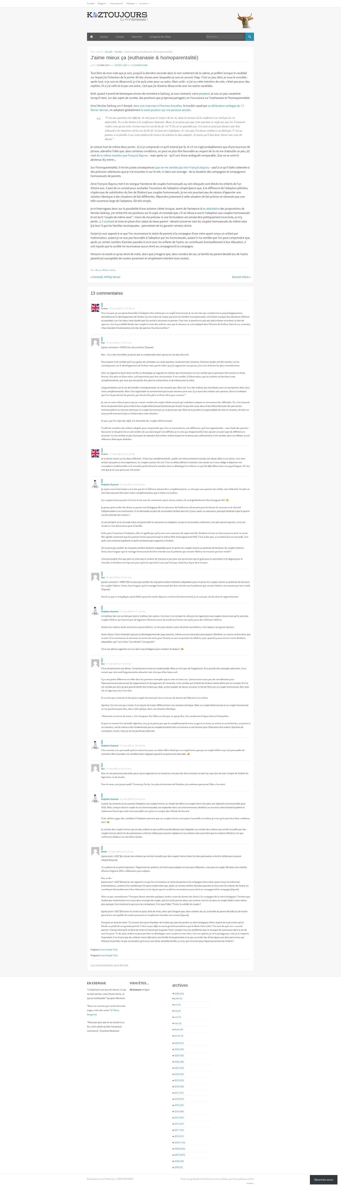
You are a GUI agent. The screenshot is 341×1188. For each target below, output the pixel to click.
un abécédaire (211, 208)
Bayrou (99, 270)
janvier (178, 1035)
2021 (179, 1067)
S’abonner (136, 36)
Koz (103, 342)
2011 (179, 1130)
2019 (179, 1080)
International (116, 3)
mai (177, 1010)
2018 (179, 1086)
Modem (106, 270)
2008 (179, 1148)
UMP (125, 65)
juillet (178, 998)
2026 (179, 993)
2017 (179, 1092)
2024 (179, 1049)
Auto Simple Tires (109, 949)
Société (90, 3)
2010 (179, 1136)
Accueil (91, 37)
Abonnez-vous (323, 1180)
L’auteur (104, 36)
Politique (130, 3)
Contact (120, 36)
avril (177, 1017)
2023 (179, 1055)
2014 (179, 1111)
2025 (179, 1043)
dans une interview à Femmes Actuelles (157, 105)
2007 (179, 1154)
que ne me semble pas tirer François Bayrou (182, 167)
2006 (179, 1161)
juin (177, 1004)
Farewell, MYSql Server (106, 277)
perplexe (204, 93)
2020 (179, 1074)
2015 (179, 1105)
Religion (102, 3)
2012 (179, 1123)
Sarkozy (113, 270)
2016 (179, 1098)
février (178, 1029)
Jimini (104, 851)
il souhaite (108, 221)
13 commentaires (139, 65)
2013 (179, 1117)
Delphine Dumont (109, 484)
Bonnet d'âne (240, 277)
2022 (179, 1061)
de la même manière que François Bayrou (122, 155)
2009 (179, 1142)
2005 (178, 1167)
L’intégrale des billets (160, 36)
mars (177, 1023)
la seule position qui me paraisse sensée (165, 110)
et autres (143, 3)
